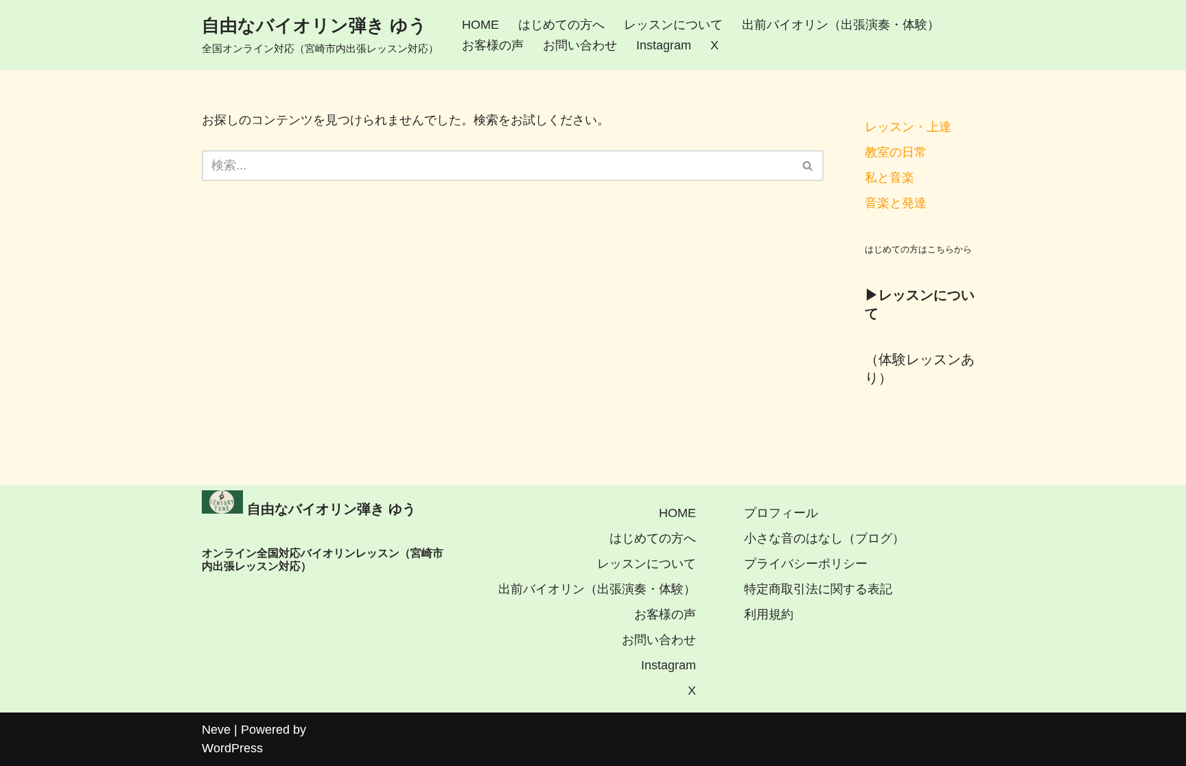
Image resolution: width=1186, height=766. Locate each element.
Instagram (663, 45)
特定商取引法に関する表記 (818, 589)
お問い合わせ (580, 45)
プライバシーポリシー (806, 564)
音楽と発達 (896, 203)
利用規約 (768, 614)
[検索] (808, 165)
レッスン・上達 (908, 127)
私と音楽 (889, 177)
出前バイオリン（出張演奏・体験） (841, 25)
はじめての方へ (561, 25)
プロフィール (781, 513)
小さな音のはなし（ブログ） (824, 538)
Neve (216, 730)
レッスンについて (673, 25)
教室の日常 (896, 152)
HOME (480, 25)
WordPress (232, 748)
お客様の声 (493, 45)
